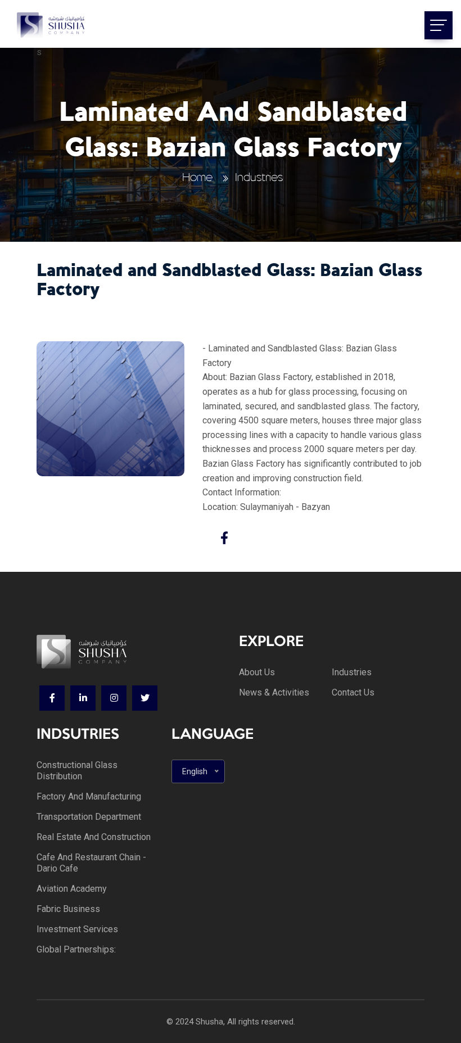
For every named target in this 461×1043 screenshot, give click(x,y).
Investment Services (77, 929)
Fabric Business (68, 909)
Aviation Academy (72, 888)
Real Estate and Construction (94, 837)
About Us (257, 672)
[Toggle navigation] (438, 25)
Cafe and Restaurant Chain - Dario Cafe (91, 863)
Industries (259, 177)
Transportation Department (89, 816)
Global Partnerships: (76, 949)
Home (197, 177)
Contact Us (353, 692)
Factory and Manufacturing (89, 796)
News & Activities (274, 692)
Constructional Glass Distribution (77, 771)
